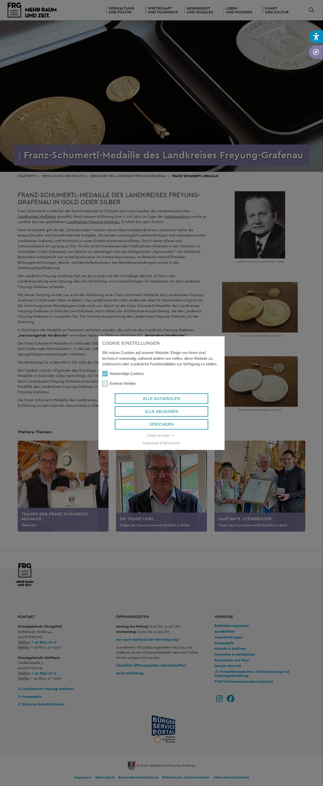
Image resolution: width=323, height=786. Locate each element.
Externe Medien (123, 383)
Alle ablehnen (161, 411)
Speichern (161, 424)
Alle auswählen (161, 398)
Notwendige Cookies (127, 373)
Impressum (151, 443)
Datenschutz (171, 443)
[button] (316, 36)
